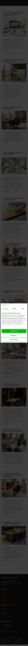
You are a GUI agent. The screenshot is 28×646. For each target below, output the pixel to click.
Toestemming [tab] (5, 308)
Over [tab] (23, 308)
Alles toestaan (14, 331)
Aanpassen (13, 335)
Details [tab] (14, 308)
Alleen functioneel (14, 339)
